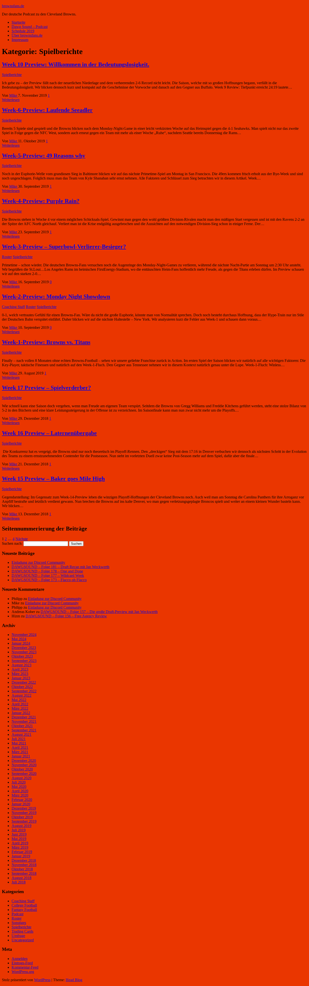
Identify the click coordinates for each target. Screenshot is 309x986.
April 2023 (20, 669)
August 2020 (21, 778)
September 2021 (24, 730)
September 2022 (24, 691)
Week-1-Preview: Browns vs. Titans (46, 342)
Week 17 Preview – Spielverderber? (46, 388)
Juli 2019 (19, 830)
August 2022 (21, 695)
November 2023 (24, 652)
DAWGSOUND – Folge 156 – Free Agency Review (66, 616)
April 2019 (20, 843)
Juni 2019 (19, 834)
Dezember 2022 (24, 682)
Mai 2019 (19, 839)
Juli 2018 (19, 882)
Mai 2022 (19, 700)
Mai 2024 (19, 639)
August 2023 (21, 665)
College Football (24, 905)
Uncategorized (23, 940)
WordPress (42, 980)
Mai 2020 (19, 787)
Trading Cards (22, 931)
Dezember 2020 (24, 760)
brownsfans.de (13, 6)
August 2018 (21, 878)
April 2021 (20, 747)
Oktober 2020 (22, 769)
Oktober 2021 (22, 726)
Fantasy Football (24, 910)
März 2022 (20, 708)
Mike (13, 95)
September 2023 (24, 661)
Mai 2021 (19, 743)
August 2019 (21, 826)
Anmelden (20, 959)
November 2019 (24, 813)
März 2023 (20, 674)
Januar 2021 (21, 756)
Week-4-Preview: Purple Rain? (40, 201)
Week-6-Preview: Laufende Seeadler (47, 110)
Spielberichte (12, 75)
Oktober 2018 (22, 869)
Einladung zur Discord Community (38, 562)
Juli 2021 (19, 739)
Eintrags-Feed (22, 963)
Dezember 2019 (24, 808)
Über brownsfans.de (27, 35)
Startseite (18, 22)
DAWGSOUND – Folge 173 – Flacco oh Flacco (49, 580)
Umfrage (18, 936)
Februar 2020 (22, 800)
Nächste (21, 539)
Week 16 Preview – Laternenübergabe (49, 433)
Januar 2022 (21, 713)
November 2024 (24, 635)
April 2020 (20, 791)
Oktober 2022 (22, 687)
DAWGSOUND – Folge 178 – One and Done (47, 571)
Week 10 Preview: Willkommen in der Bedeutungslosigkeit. (75, 64)
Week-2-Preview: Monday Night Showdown (56, 296)
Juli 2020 (19, 782)
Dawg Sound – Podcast (30, 27)
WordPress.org (23, 972)
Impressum (20, 40)
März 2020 (20, 795)
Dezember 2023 (24, 648)
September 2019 (24, 821)
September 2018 (24, 873)
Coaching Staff (13, 307)
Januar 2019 (21, 856)
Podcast (17, 914)
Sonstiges (19, 923)
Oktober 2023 (22, 656)
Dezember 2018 (24, 860)
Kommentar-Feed (25, 967)
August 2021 (21, 734)
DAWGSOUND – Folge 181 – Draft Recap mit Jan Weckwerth (60, 567)
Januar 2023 (21, 678)
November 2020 (24, 765)
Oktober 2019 (22, 817)
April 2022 (20, 704)
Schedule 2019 (23, 31)
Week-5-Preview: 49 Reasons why (43, 155)
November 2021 (24, 721)
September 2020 (24, 774)
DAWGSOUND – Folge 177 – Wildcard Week (48, 575)
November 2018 (24, 865)
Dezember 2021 (24, 717)
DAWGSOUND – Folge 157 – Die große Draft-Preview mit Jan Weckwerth (99, 612)
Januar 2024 (21, 643)
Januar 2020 (21, 804)
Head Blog (74, 980)
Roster (7, 257)
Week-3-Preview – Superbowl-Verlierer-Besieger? (64, 246)
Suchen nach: (12, 543)
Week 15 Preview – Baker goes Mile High (53, 479)
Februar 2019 (22, 852)
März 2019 (20, 847)
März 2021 (20, 752)
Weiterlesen (11, 100)
